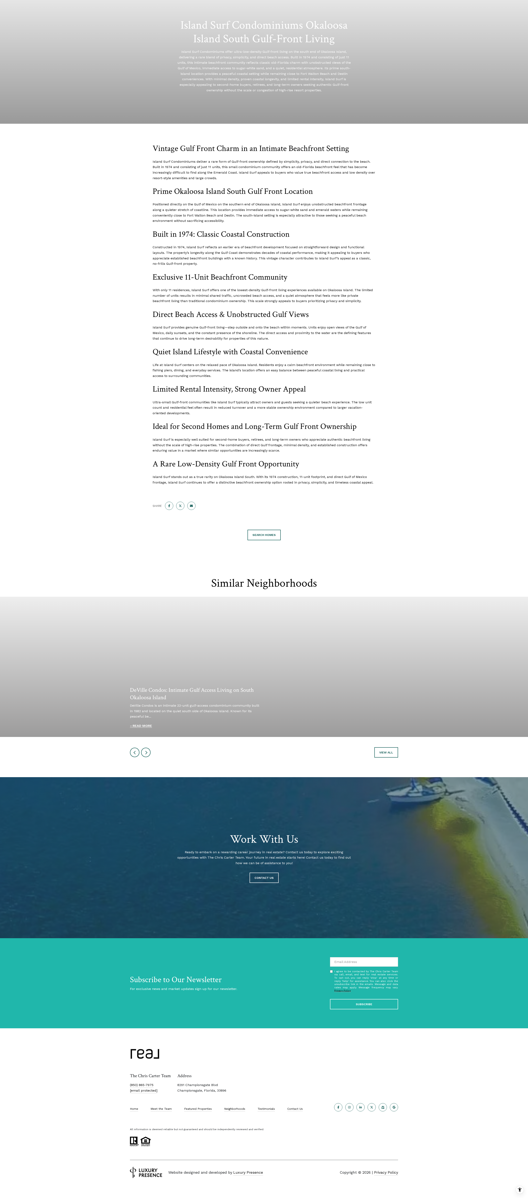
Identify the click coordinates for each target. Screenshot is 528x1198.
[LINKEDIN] (360, 1107)
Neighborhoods (234, 1108)
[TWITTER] (372, 1107)
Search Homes (264, 535)
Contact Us (295, 1108)
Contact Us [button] (264, 877)
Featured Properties (198, 1108)
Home (134, 1108)
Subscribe (364, 1004)
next (146, 752)
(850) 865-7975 (141, 1085)
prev (134, 752)
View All (386, 752)
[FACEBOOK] (338, 1107)
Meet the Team (161, 1108)
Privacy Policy (342, 990)
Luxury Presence (248, 1172)
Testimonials (266, 1108)
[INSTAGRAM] (349, 1107)
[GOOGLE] (394, 1107)
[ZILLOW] (383, 1107)
